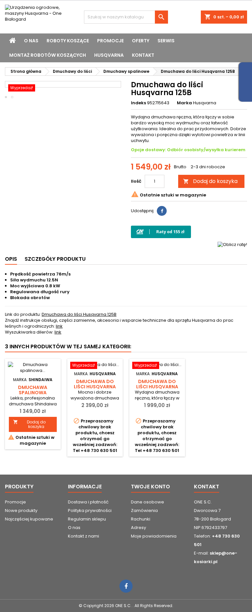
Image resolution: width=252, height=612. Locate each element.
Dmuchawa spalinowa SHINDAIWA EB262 (33, 392)
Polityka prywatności (90, 510)
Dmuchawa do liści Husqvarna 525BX (95, 386)
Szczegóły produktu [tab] (55, 259)
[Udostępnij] (162, 211)
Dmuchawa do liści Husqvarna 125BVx (157, 386)
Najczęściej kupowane (29, 519)
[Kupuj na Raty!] (161, 232)
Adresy (138, 527)
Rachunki (140, 519)
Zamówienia (144, 510)
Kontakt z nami (83, 536)
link (59, 326)
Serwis (166, 40)
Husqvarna (109, 55)
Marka (184, 103)
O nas (31, 40)
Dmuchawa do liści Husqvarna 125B (79, 314)
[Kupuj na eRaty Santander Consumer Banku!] (232, 244)
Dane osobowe (147, 502)
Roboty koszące (68, 40)
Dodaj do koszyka (210, 181)
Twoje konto (150, 486)
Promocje (110, 40)
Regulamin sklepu (87, 519)
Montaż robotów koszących (47, 55)
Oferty (140, 40)
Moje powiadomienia (154, 536)
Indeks (138, 103)
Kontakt (143, 55)
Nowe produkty (21, 510)
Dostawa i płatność (88, 502)
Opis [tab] (11, 259)
